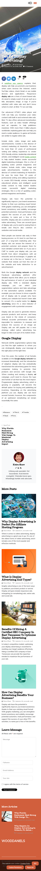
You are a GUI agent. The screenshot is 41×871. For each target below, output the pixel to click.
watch (16, 412)
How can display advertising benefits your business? (18, 695)
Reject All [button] (30, 867)
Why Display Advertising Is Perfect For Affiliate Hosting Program (19, 524)
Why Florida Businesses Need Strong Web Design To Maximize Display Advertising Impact (25, 815)
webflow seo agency (13, 83)
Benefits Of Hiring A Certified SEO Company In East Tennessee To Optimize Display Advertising (19, 633)
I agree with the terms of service (16, 784)
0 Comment (29, 66)
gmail (6, 416)
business (7, 412)
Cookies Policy (25, 863)
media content (30, 157)
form (14, 416)
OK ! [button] (35, 863)
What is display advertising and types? (16, 578)
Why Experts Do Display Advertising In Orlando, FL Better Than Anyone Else (24, 828)
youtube (26, 412)
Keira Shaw (7, 65)
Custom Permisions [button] (15, 867)
